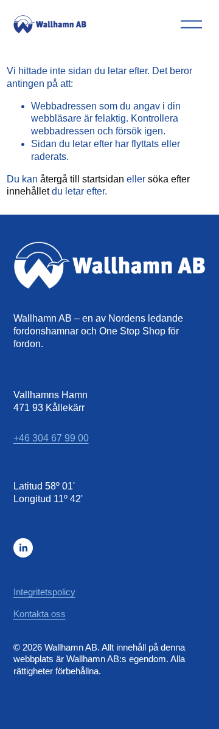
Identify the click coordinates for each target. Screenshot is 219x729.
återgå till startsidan (82, 179)
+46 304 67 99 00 (51, 438)
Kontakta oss (39, 614)
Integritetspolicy (44, 592)
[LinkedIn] (23, 548)
